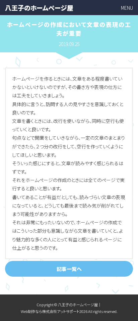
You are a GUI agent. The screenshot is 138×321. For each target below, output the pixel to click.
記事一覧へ (69, 268)
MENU (127, 7)
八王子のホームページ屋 (39, 7)
